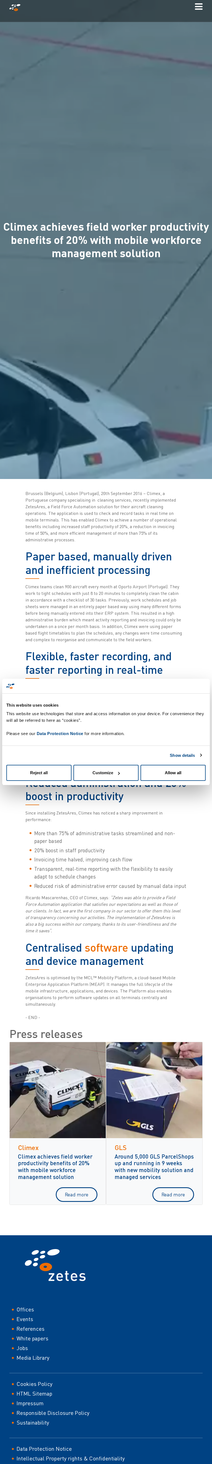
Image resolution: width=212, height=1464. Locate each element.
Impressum (30, 1403)
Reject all (39, 772)
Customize (102, 772)
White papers (32, 1338)
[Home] (17, 7)
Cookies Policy (34, 1383)
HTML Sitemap (34, 1393)
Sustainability (33, 1422)
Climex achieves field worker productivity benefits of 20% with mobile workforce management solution (55, 1166)
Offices (25, 1309)
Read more (76, 1194)
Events (25, 1319)
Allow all (173, 772)
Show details (182, 755)
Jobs (22, 1348)
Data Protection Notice (60, 733)
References (30, 1328)
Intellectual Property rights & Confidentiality (71, 1458)
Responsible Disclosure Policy (53, 1412)
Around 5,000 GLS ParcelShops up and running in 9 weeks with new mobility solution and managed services (154, 1166)
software (106, 947)
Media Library (33, 1357)
